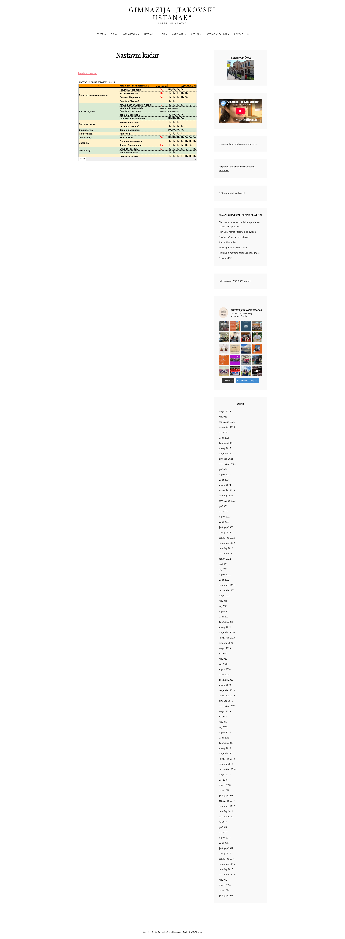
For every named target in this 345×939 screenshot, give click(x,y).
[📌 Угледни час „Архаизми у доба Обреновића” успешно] (224, 337)
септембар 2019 (227, 706)
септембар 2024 (227, 464)
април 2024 (225, 474)
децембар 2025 (227, 421)
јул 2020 (223, 653)
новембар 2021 (227, 585)
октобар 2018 (226, 764)
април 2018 (225, 785)
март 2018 (224, 790)
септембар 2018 (227, 769)
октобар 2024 (226, 458)
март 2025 (224, 437)
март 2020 (224, 674)
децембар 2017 (227, 800)
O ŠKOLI (114, 34)
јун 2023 (223, 506)
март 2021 (224, 616)
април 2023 (225, 516)
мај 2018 (223, 779)
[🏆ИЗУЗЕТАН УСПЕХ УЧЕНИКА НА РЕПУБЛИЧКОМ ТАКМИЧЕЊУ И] (224, 360)
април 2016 (225, 885)
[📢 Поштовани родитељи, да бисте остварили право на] (235, 326)
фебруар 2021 (226, 621)
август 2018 (225, 774)
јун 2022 (223, 564)
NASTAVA (148, 34)
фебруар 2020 (226, 679)
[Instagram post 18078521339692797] (224, 326)
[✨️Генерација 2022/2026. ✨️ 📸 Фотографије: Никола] (246, 337)
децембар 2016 (227, 858)
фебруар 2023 (226, 527)
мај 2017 (223, 832)
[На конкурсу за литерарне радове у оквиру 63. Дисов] (257, 337)
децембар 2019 (227, 690)
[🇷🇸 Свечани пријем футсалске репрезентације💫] (246, 360)
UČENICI (195, 34)
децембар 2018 (227, 753)
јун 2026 (223, 416)
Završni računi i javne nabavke (234, 237)
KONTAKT (238, 34)
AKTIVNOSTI (178, 34)
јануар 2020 (225, 685)
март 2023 (224, 521)
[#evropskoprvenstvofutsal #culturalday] (257, 371)
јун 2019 (223, 721)
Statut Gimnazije (227, 242)
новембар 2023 (227, 490)
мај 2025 (223, 432)
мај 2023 (223, 511)
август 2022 (225, 558)
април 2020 (225, 669)
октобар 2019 (226, 700)
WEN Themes (196, 932)
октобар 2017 (226, 811)
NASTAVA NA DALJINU (216, 34)
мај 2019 (223, 727)
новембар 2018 (227, 758)
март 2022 (224, 579)
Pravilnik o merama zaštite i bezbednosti (239, 252)
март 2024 (224, 479)
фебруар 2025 (226, 443)
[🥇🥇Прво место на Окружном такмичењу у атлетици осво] (246, 371)
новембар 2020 (227, 637)
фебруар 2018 (226, 795)
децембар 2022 (227, 537)
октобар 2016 (226, 869)
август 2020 (225, 648)
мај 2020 (223, 664)
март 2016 (224, 890)
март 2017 (224, 842)
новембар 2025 (227, 427)
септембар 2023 (227, 500)
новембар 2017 (227, 806)
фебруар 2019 (226, 742)
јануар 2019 (225, 748)
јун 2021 (223, 600)
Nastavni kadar (87, 73)
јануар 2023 (225, 532)
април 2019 (225, 732)
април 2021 (225, 611)
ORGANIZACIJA (130, 34)
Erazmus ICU (225, 258)
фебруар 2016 (226, 895)
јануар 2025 (225, 448)
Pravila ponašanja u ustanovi (233, 247)
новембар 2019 (227, 695)
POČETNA (101, 34)
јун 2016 (223, 879)
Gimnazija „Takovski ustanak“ (172, 13)
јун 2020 (223, 658)
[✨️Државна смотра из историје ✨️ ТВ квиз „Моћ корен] (235, 337)
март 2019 (224, 737)
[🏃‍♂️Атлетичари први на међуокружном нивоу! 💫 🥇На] (257, 360)
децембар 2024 (227, 453)
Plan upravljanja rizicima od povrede (237, 231)
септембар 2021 (227, 590)
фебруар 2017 (226, 848)
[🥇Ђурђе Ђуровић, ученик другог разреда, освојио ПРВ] (246, 349)
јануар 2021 (225, 627)
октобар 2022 (226, 548)
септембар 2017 (227, 816)
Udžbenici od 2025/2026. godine (235, 281)
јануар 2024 (225, 485)
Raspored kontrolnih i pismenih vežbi (238, 143)
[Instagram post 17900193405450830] (235, 349)
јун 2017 (223, 827)
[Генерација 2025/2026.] (224, 349)
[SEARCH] (248, 34)
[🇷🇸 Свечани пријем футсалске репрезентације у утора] (224, 371)
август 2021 (225, 595)
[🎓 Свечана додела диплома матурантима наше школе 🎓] (257, 326)
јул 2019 (223, 716)
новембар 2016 (227, 863)
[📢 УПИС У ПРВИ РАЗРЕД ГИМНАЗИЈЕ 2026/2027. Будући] (246, 326)
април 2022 (225, 574)
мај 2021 (223, 606)
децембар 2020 (227, 632)
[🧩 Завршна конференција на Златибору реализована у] (235, 360)
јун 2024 (223, 469)
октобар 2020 (226, 642)
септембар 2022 (227, 553)
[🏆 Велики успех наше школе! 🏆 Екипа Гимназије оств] (235, 371)
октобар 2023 (226, 495)
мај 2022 (223, 569)
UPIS (163, 34)
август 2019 (225, 711)
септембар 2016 (227, 874)
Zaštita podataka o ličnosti (232, 193)
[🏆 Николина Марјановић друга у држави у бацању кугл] (257, 349)
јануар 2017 (225, 853)
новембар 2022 (227, 542)
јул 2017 (223, 821)
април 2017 (225, 837)
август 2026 (225, 411)
